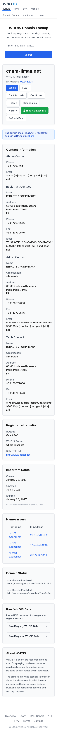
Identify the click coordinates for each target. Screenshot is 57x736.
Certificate (36, 95)
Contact (38, 720)
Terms (26, 720)
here (31, 136)
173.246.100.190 (39, 544)
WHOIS (6, 8)
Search (28, 54)
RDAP (16, 8)
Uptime (35, 8)
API (50, 715)
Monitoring (28, 15)
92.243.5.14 (26, 81)
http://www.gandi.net (18, 454)
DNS (25, 8)
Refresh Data (16, 118)
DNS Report (37, 715)
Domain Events (11, 15)
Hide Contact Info (36, 110)
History (13, 110)
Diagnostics (30, 103)
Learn (23, 715)
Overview (10, 715)
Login (41, 15)
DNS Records (16, 95)
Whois (12, 87)
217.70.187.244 (38, 554)
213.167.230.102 (39, 535)
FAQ (16, 720)
